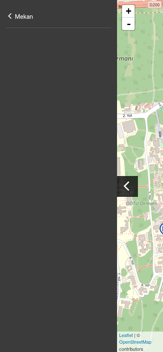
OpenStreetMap (135, 341)
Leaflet (126, 335)
